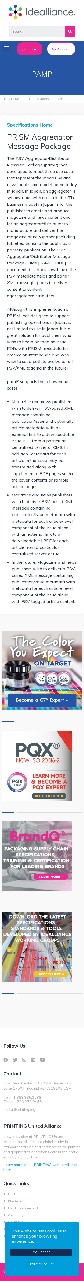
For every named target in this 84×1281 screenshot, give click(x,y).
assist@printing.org (19, 1109)
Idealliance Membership (24, 1208)
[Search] (70, 31)
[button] (6, 47)
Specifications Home (30, 125)
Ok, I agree (41, 1252)
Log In (12, 1194)
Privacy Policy (42, 1264)
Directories (15, 1201)
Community (15, 1215)
